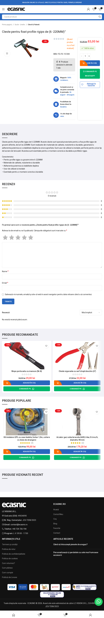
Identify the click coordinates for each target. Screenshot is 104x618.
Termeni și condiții (9, 544)
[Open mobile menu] (3, 9)
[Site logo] (16, 9)
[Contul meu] (88, 9)
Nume (5, 271)
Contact (56, 533)
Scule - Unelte (20, 25)
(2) (83, 443)
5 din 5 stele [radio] (30, 237)
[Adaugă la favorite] (46, 346)
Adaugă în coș (90, 63)
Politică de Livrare (9, 577)
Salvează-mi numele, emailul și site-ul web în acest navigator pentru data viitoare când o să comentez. (48, 294)
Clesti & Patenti (33, 25)
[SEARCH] (99, 16)
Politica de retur (8, 549)
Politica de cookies (10, 558)
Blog (55, 524)
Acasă (56, 509)
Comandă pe (25, 389)
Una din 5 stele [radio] (5, 237)
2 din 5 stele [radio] (11, 237)
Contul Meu (58, 514)
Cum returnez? (8, 563)
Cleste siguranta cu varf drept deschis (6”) (77, 371)
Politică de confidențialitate (13, 554)
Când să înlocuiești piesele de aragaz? (70, 544)
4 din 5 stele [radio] (24, 237)
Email (5, 283)
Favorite (56, 528)
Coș (55, 519)
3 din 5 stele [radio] (18, 237)
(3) (32, 443)
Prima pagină (7, 25)
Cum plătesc (7, 568)
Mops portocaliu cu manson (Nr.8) (27, 371)
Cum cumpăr (7, 572)
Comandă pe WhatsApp (91, 73)
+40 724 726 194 (19, 529)
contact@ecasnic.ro (19, 524)
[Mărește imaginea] (7, 53)
